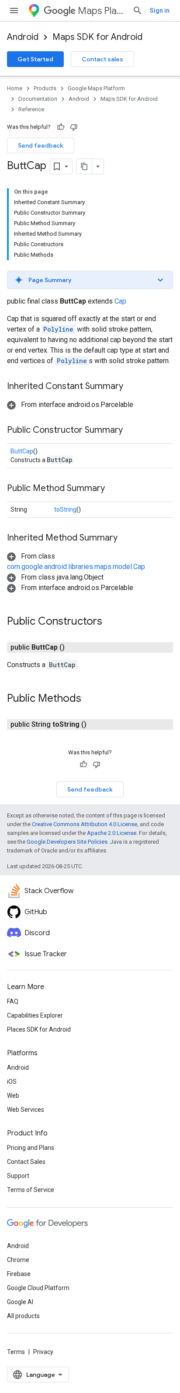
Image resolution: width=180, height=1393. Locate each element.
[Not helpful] (73, 127)
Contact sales (102, 59)
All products (23, 1315)
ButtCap (21, 451)
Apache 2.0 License (111, 833)
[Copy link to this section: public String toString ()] (97, 724)
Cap (120, 301)
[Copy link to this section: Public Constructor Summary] (131, 430)
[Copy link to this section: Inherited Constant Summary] (132, 387)
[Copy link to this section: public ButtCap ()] (75, 647)
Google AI (20, 1301)
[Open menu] (14, 10)
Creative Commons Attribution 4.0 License (84, 824)
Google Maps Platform (96, 88)
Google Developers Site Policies (67, 841)
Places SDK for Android (39, 1029)
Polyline (58, 329)
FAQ (12, 1001)
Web (13, 1095)
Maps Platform (101, 11)
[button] (90, 280)
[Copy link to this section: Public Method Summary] (113, 489)
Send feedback (40, 145)
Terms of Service (30, 1189)
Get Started (35, 59)
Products (45, 88)
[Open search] (137, 10)
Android (22, 37)
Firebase (19, 1273)
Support (18, 1175)
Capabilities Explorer (35, 1015)
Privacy (43, 1351)
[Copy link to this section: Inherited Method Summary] (126, 538)
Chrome (18, 1259)
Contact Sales (26, 1161)
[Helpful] (60, 127)
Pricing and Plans (30, 1147)
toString (65, 509)
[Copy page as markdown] (84, 166)
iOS (12, 1081)
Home (14, 88)
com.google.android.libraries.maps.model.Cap (76, 566)
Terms (16, 1351)
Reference (31, 109)
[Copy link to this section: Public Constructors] (111, 622)
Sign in (160, 10)
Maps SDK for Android (97, 37)
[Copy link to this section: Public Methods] (90, 699)
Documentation (37, 98)
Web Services (25, 1109)
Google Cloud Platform (38, 1287)
